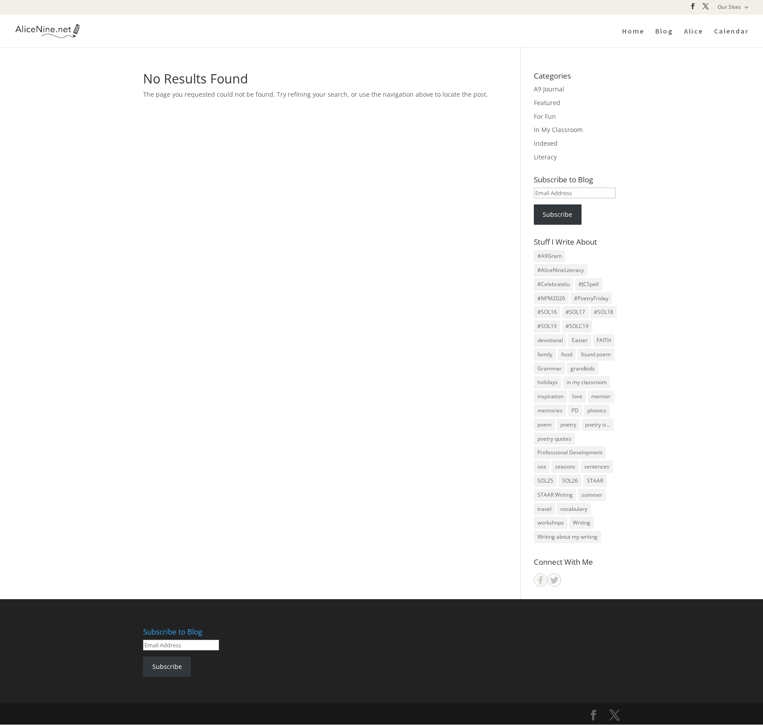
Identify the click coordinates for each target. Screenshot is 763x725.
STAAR (595, 480)
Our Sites (729, 7)
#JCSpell (588, 284)
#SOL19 (547, 326)
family (544, 354)
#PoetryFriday (591, 298)
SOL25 (545, 480)
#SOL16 (547, 312)
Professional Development (569, 452)
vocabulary (573, 509)
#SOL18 (603, 312)
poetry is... (597, 424)
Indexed (546, 143)
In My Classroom (558, 129)
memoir (601, 396)
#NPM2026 (551, 298)
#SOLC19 (577, 326)
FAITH (604, 340)
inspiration (550, 396)
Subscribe (557, 214)
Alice (693, 31)
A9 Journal (549, 89)
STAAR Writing (555, 494)
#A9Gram (549, 256)
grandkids (582, 368)
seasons (565, 466)
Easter (580, 340)
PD (574, 410)
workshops (550, 522)
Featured (547, 102)
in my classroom (587, 382)
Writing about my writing (567, 536)
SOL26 (570, 480)
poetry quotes (554, 438)
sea (541, 466)
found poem (596, 354)
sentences (596, 466)
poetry (568, 424)
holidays (547, 382)
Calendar (731, 31)
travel (544, 509)
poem (544, 424)
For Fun (545, 116)
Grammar (549, 368)
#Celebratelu (553, 284)
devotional (550, 340)
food (566, 354)
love (577, 396)
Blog (664, 31)
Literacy (545, 157)
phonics (596, 410)
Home (633, 31)
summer (592, 494)
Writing (581, 522)
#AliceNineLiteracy (560, 270)
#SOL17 (575, 312)
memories (550, 410)
